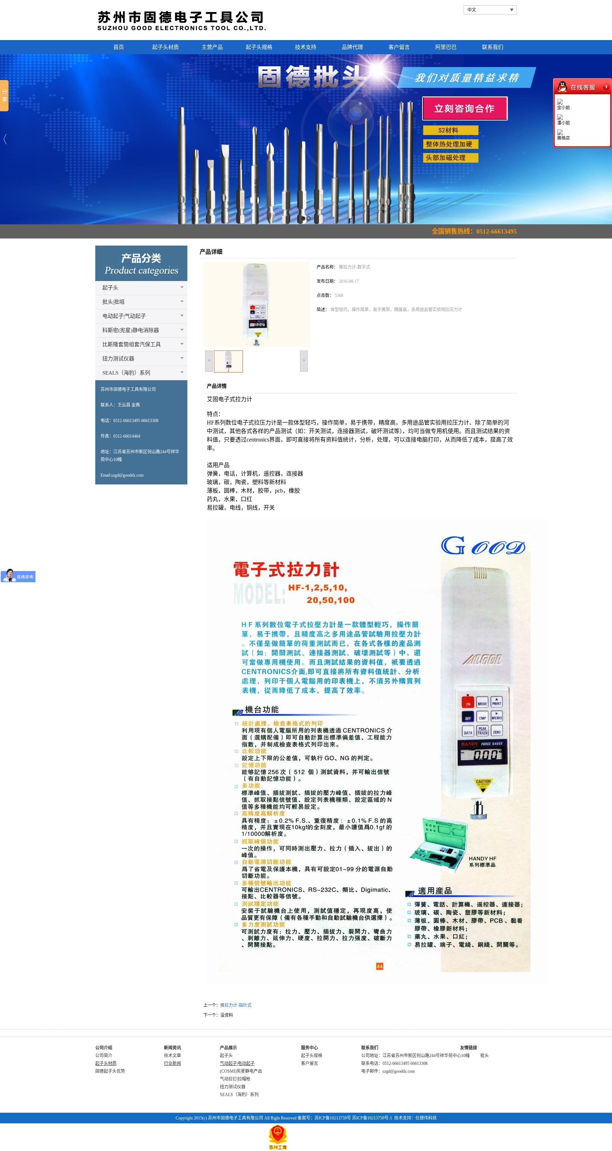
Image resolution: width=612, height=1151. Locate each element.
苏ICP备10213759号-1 (372, 1118)
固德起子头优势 (110, 1071)
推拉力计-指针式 (235, 1005)
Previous (5, 139)
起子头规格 (311, 1055)
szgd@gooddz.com (398, 1071)
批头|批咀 (113, 302)
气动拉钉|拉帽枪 (235, 1079)
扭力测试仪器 (118, 358)
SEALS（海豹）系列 (126, 373)
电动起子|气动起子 (124, 316)
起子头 (110, 288)
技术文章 (172, 1055)
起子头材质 (106, 1063)
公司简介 (103, 1055)
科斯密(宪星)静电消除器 (130, 330)
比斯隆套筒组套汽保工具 (131, 344)
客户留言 (309, 1063)
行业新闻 (172, 1063)
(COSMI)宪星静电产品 (241, 1071)
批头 (484, 1055)
